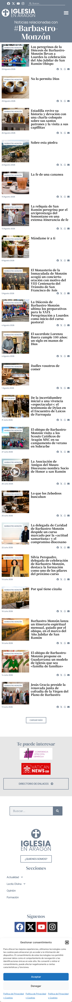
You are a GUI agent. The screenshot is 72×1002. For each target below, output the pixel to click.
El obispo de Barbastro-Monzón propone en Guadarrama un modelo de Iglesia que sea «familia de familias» (49, 659)
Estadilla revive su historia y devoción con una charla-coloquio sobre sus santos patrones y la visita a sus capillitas (49, 118)
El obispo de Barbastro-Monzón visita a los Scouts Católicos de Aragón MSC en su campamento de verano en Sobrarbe (49, 437)
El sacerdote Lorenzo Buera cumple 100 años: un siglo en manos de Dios (49, 338)
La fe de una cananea (47, 174)
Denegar (36, 986)
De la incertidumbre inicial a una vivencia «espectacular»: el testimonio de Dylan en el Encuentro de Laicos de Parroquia (48, 405)
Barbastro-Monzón (13, 48)
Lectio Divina (14, 884)
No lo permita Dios (45, 78)
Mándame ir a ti (43, 238)
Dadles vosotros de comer (45, 367)
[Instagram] (23, 3)
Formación (13, 897)
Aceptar (36, 976)
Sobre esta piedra (44, 142)
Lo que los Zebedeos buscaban (46, 495)
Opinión (11, 890)
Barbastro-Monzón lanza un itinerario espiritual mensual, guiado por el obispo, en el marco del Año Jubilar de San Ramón (49, 629)
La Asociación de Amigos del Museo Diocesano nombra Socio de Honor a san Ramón (50, 466)
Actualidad (9, 398)
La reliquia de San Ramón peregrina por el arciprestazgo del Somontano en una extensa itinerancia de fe (49, 213)
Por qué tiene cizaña (46, 589)
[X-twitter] (13, 3)
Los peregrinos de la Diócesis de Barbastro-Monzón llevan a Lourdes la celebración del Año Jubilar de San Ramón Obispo (48, 55)
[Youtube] (18, 3)
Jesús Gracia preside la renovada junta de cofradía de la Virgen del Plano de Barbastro (49, 689)
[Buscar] (57, 811)
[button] (67, 942)
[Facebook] (9, 3)
